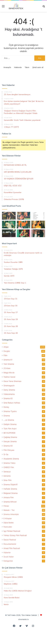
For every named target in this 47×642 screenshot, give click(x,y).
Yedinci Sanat (9, 377)
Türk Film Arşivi (10, 428)
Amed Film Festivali (12, 548)
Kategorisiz (8, 561)
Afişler (6, 347)
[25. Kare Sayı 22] (38, 233)
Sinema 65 (8, 398)
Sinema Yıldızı (9, 463)
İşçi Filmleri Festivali (12, 531)
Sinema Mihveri (10, 502)
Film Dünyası (9, 450)
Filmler (6, 506)
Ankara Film (9, 497)
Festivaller (8, 527)
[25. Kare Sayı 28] (38, 224)
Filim (5, 355)
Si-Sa (6, 454)
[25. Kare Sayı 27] (9, 224)
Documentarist (10, 544)
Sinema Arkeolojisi (11, 514)
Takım (27, 67)
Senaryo (7, 471)
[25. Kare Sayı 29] (23, 224)
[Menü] (3, 7)
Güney (6, 407)
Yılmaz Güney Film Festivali (15, 535)
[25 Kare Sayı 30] (23, 216)
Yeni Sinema (9, 364)
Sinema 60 (8, 446)
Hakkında (18, 67)
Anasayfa (7, 67)
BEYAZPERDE (10, 433)
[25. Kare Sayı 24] (23, 233)
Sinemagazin (9, 385)
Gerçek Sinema (10, 441)
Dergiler (7, 351)
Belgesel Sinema (10, 493)
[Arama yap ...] (43, 7)
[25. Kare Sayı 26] (9, 233)
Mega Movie (9, 372)
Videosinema (9, 394)
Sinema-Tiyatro (10, 411)
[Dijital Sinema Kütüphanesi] (15, 6)
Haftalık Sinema (10, 489)
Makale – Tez (9, 510)
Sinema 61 (8, 360)
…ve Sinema (9, 420)
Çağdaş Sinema (10, 437)
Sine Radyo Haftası (12, 403)
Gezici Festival (10, 540)
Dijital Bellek (9, 523)
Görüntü (7, 476)
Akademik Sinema (11, 459)
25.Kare (7, 368)
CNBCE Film (9, 467)
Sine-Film (7, 480)
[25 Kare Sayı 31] (9, 216)
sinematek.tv (23, 619)
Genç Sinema (9, 390)
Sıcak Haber (9, 557)
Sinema (7, 416)
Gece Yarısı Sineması (12, 381)
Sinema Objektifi (10, 484)
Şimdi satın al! (37, 67)
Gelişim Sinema (10, 424)
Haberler (7, 552)
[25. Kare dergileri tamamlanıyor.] (38, 216)
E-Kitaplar (8, 518)
